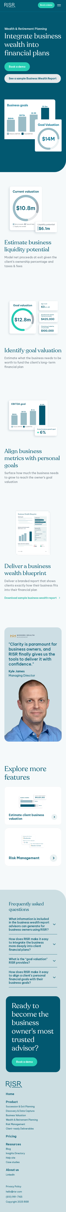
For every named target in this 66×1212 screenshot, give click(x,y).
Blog (8, 1149)
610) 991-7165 (14, 1196)
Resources (13, 1144)
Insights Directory (15, 1153)
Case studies (13, 1162)
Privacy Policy (13, 1186)
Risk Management (15, 1124)
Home (10, 1094)
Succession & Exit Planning (20, 1106)
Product (12, 1102)
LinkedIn (10, 1174)
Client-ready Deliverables (20, 1128)
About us (12, 1170)
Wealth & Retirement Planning (22, 1119)
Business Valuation (16, 1115)
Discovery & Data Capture (20, 1111)
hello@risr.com (14, 1191)
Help (8, 1157)
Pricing (11, 1136)
